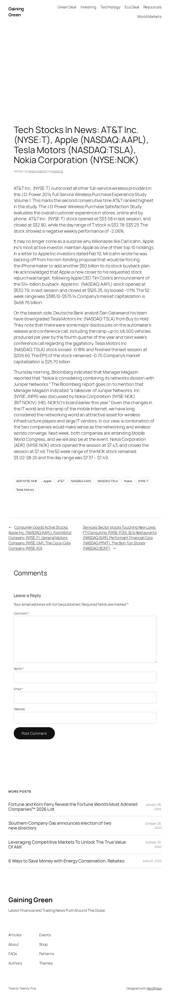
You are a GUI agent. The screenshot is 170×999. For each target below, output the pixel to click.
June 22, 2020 (152, 861)
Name (19, 668)
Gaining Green (16, 12)
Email (18, 689)
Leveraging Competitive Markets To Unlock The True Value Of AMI (67, 844)
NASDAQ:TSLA (108, 481)
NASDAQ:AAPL (81, 481)
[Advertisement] (85, 70)
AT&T (61, 481)
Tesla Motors (25, 489)
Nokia (128, 481)
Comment (21, 613)
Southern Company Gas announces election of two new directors (59, 825)
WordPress (154, 988)
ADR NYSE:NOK (26, 481)
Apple (47, 481)
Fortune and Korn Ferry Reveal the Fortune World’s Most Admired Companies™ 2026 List (72, 807)
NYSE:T (143, 481)
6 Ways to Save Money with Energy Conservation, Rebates (66, 860)
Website (19, 709)
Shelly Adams (37, 171)
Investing (56, 171)
